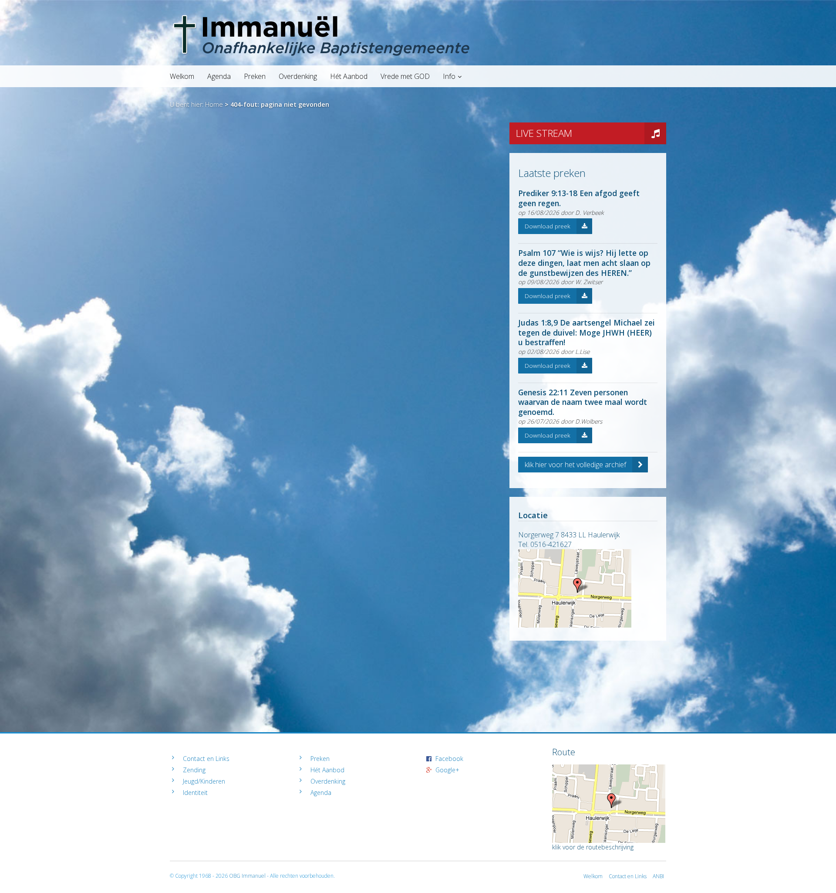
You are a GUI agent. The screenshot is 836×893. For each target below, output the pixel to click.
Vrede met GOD (405, 76)
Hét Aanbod (348, 76)
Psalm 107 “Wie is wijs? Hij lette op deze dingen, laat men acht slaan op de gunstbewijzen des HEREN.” (584, 263)
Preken (255, 76)
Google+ (447, 770)
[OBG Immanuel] (418, 15)
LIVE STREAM (544, 133)
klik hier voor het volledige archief (575, 464)
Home (214, 104)
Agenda (219, 76)
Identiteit (195, 792)
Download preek (547, 226)
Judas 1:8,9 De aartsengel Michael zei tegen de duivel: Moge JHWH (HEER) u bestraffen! (586, 332)
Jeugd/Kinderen (204, 781)
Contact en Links (206, 758)
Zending (194, 770)
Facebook (449, 758)
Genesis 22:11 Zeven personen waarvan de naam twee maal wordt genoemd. (582, 402)
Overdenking (298, 76)
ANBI (658, 876)
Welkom (182, 76)
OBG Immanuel (247, 875)
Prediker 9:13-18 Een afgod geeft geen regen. (579, 198)
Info (449, 76)
